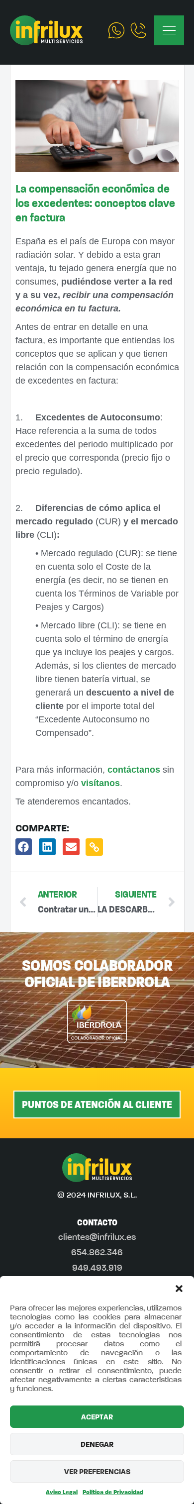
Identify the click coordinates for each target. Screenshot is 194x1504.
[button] (179, 1289)
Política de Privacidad (113, 1492)
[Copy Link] (94, 847)
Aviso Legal (62, 1492)
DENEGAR (97, 1444)
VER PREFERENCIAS (97, 1471)
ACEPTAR (97, 1416)
